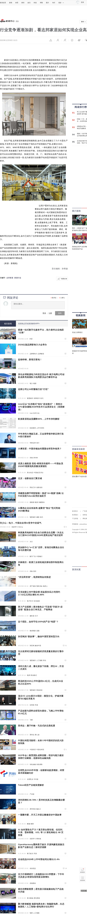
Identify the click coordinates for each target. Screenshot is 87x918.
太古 (31, 541)
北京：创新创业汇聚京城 (30, 478)
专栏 (53, 2)
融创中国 (38, 645)
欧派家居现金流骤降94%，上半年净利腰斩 (38, 419)
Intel (31, 413)
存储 (31, 458)
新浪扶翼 (76, 569)
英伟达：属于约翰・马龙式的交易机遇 (36, 725)
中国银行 (39, 556)
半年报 (36, 779)
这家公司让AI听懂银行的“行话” (33, 389)
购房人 (45, 586)
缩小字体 (57, 40)
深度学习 (33, 839)
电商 (28, 675)
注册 (50, 313)
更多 (59, 2)
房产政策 (33, 586)
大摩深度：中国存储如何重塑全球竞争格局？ (40, 448)
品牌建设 (41, 354)
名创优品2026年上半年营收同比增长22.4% (39, 859)
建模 (37, 517)
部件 (34, 571)
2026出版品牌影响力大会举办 (32, 344)
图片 (47, 2)
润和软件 (37, 398)
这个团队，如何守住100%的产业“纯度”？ (38, 621)
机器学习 (15, 527)
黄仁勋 (37, 735)
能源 (34, 383)
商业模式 (34, 675)
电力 (31, 383)
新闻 (10, 2)
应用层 (32, 705)
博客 (41, 2)
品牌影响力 (33, 354)
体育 (16, 2)
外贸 (31, 339)
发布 (60, 313)
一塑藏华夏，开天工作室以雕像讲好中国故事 (40, 815)
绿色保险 (39, 764)
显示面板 (30, 898)
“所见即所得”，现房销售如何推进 (34, 577)
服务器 (32, 616)
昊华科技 (33, 809)
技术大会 (36, 413)
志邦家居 (9, 278)
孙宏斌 (32, 645)
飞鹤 (31, 720)
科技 (35, 2)
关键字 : (3, 278)
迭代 (41, 398)
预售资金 (39, 586)
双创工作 (33, 487)
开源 (36, 705)
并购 (31, 571)
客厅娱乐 (30, 853)
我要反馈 (64, 279)
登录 (44, 313)
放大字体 (65, 40)
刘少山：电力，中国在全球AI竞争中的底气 (20, 523)
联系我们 (75, 515)
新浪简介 (75, 511)
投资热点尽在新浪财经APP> (29, 324)
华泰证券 (33, 443)
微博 (79, 40)
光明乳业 (30, 779)
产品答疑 (75, 518)
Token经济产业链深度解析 (31, 785)
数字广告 (33, 556)
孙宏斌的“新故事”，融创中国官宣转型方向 (38, 636)
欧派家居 (33, 428)
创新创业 (39, 487)
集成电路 (33, 631)
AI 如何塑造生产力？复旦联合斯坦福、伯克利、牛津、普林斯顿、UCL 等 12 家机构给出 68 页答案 (41, 832)
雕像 (28, 824)
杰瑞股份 (33, 883)
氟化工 (38, 809)
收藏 (72, 40)
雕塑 (32, 824)
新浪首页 (3, 2)
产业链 (32, 794)
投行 (37, 443)
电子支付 (30, 601)
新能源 (32, 502)
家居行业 (17, 278)
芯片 (36, 616)
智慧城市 (30, 398)
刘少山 (20, 527)
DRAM (35, 458)
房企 (41, 472)
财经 (22, 2)
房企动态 (30, 472)
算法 (44, 660)
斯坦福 (38, 839)
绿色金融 (33, 764)
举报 (50, 40)
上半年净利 (40, 428)
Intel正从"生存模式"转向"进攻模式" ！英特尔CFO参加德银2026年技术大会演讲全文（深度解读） (41, 407)
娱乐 (29, 2)
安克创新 (37, 601)
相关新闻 (8, 324)
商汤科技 (39, 690)
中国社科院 (40, 749)
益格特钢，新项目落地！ (30, 359)
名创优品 (33, 868)
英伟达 (32, 735)
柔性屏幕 (37, 898)
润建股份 (41, 502)
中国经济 (33, 749)
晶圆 (37, 631)
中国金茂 (37, 472)
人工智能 (39, 660)
